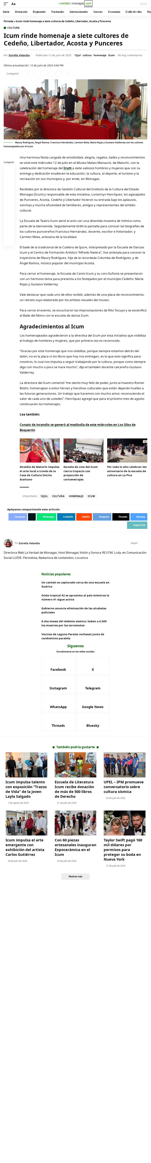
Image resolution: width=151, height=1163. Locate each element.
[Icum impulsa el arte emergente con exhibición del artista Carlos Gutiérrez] (26, 823)
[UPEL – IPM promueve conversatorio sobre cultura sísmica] (124, 764)
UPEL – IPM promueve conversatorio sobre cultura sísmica (124, 786)
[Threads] (58, 722)
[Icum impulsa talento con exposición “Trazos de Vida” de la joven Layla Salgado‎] (26, 764)
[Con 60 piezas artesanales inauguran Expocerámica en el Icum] (75, 823)
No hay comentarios (130, 55)
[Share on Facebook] (24, 73)
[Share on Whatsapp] (38, 73)
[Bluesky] (93, 722)
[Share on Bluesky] (9, 232)
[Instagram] (58, 684)
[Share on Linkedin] (45, 73)
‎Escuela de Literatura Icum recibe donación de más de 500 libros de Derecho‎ (74, 789)
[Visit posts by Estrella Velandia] (8, 543)
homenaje (100, 55)
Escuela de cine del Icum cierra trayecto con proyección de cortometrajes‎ (81, 473)
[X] (145, 543)
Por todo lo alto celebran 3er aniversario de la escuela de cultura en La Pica (127, 471)
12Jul (77, 55)
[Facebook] (141, 543)
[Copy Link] (72, 73)
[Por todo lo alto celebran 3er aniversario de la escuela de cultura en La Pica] (127, 450)
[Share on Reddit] (51, 73)
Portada (8, 21)
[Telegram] (93, 684)
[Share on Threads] (65, 73)
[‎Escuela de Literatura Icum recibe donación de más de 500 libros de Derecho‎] (75, 764)
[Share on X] (31, 73)
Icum (111, 55)
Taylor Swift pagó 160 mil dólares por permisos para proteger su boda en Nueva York (123, 850)
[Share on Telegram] (58, 73)
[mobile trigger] (7, 4)
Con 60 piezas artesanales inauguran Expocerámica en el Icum (75, 847)
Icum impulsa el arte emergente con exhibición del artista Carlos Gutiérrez (25, 847)
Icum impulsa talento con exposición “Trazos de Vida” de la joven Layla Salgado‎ (26, 789)
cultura (87, 55)
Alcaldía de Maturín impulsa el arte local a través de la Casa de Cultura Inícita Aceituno (39, 473)
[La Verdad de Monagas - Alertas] (75, 4)
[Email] (9, 241)
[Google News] (93, 703)
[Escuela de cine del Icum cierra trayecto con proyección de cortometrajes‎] (84, 450)
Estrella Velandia (19, 55)
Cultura (13, 28)
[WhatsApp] (58, 703)
